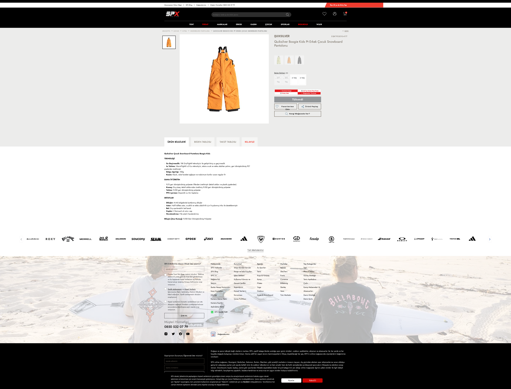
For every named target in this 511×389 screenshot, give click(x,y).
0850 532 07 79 (176, 326)
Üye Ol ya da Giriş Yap (338, 5)
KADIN (254, 24)
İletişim (213, 283)
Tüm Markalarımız (255, 250)
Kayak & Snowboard (265, 295)
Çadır (306, 283)
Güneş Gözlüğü (310, 275)
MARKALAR (222, 24)
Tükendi (297, 99)
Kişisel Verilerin (190, 289)
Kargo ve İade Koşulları (243, 271)
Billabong (284, 283)
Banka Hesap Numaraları (220, 287)
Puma (282, 275)
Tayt (305, 267)
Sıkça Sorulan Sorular (242, 267)
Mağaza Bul (215, 279)
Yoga (259, 287)
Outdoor (260, 291)
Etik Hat (214, 295)
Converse (284, 279)
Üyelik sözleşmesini (175, 289)
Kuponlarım (238, 287)
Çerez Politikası (240, 299)
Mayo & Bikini (309, 271)
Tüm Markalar (285, 295)
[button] (21, 239)
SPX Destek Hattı (221, 312)
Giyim (184, 31)
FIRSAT (205, 24)
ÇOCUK (268, 24)
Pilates (259, 283)
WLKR (319, 24)
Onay (183, 274)
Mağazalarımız (201, 5)
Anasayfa (166, 31)
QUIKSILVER (282, 36)
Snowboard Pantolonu (200, 31)
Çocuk (176, 31)
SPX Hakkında (216, 267)
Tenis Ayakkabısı (310, 279)
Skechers (283, 271)
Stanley (283, 287)
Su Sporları (261, 267)
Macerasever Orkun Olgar (173, 5)
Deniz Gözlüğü (309, 295)
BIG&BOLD (303, 24)
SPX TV (214, 275)
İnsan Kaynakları (217, 291)
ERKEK (239, 24)
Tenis (259, 271)
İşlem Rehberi (239, 275)
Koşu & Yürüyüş (263, 275)
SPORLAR (285, 24)
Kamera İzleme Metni (219, 299)
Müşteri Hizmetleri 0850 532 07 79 (222, 5)
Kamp (259, 279)
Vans (282, 291)
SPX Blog (189, 5)
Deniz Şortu (308, 299)
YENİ (191, 24)
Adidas (283, 267)
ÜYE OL (184, 316)
